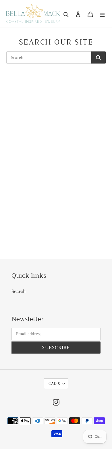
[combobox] (48, 57)
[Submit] (98, 57)
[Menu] (102, 13)
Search (18, 291)
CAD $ (54, 383)
